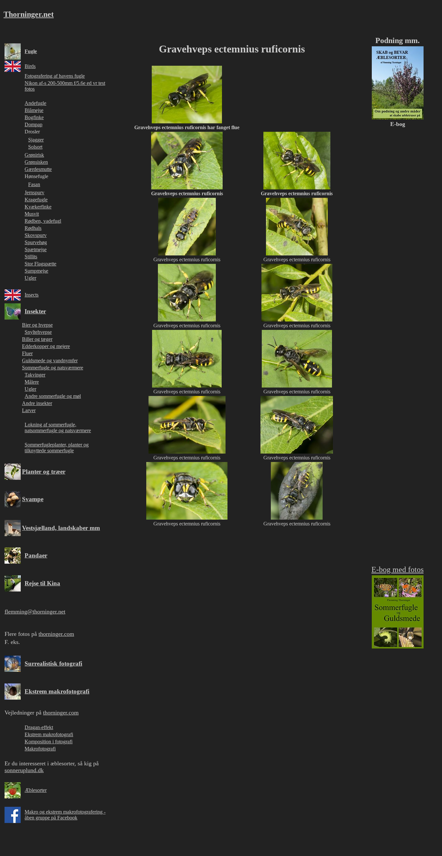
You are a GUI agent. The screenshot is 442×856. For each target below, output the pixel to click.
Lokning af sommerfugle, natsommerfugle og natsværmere (58, 427)
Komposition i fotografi (48, 741)
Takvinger (35, 374)
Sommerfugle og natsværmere (52, 367)
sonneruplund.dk (24, 770)
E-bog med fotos (397, 569)
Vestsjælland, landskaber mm (61, 527)
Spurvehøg (36, 242)
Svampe (32, 499)
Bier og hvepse (37, 325)
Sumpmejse (36, 271)
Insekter (35, 311)
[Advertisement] (230, 580)
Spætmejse (36, 249)
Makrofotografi (40, 748)
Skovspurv (36, 235)
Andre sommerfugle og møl (53, 396)
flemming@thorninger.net (35, 611)
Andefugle (35, 103)
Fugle (31, 51)
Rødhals (33, 228)
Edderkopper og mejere (46, 346)
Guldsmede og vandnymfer (50, 360)
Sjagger (36, 139)
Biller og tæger (37, 339)
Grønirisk (34, 155)
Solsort (35, 147)
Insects (32, 295)
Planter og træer (43, 471)
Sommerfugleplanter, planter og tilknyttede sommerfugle (57, 447)
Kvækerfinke (38, 206)
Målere (32, 382)
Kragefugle (36, 199)
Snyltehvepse (38, 332)
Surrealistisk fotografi (53, 663)
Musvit (32, 214)
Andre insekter (37, 403)
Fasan (34, 184)
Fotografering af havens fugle (55, 76)
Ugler (30, 278)
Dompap (33, 124)
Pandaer (36, 555)
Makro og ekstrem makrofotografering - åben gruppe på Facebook (65, 814)
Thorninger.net (29, 14)
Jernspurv (34, 192)
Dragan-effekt (39, 727)
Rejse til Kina (42, 583)
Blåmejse (34, 110)
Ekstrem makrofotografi (57, 691)
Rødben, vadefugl (43, 221)
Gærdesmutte (38, 169)
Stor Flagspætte (40, 263)
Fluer (27, 353)
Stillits (31, 256)
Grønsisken (36, 162)
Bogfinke (34, 117)
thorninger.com (56, 634)
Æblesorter (36, 790)
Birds (30, 66)
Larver (29, 410)
